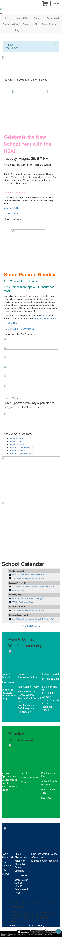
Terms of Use (16, 925)
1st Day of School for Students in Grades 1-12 (28, 575)
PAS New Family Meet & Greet (22, 602)
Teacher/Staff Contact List (29, 699)
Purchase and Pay (48, 774)
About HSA (22, 18)
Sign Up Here (11, 323)
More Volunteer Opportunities (20, 328)
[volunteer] (29, 527)
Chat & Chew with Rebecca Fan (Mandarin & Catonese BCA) (33, 587)
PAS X (45, 710)
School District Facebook (21, 447)
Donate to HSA (30, 24)
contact (43, 315)
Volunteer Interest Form (44, 318)
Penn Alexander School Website (26, 693)
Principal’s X (24, 711)
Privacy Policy (36, 925)
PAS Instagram (17, 444)
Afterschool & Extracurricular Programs (44, 858)
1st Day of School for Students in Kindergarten (28, 599)
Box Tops (46, 797)
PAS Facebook (17, 438)
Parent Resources (50, 24)
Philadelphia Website (49, 695)
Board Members (6, 863)
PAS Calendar (21, 875)
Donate (24, 773)
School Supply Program (49, 782)
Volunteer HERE (11, 207)
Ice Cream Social (18, 590)
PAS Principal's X (18, 441)
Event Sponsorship (29, 777)
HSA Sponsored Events (44, 854)
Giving (23, 782)
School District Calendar (21, 881)
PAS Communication (29, 686)
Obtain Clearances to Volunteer (21, 857)
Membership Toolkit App (21, 453)
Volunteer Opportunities (9, 774)
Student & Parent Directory (19, 867)
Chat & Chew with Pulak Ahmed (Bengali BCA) (28, 578)
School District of (49, 688)
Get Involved (53, 18)
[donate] (31, 475)
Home (8, 18)
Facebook (47, 706)
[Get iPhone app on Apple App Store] (23, 932)
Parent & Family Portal (50, 701)
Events (37, 18)
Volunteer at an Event (10, 781)
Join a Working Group (9, 788)
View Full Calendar (31, 625)
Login (18, 30)
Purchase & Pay (10, 24)
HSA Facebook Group (9, 697)
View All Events (13, 213)
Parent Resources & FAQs (21, 889)
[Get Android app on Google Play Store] (38, 932)
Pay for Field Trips (48, 791)
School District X (17, 450)
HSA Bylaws (5, 872)
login (56, 3)
